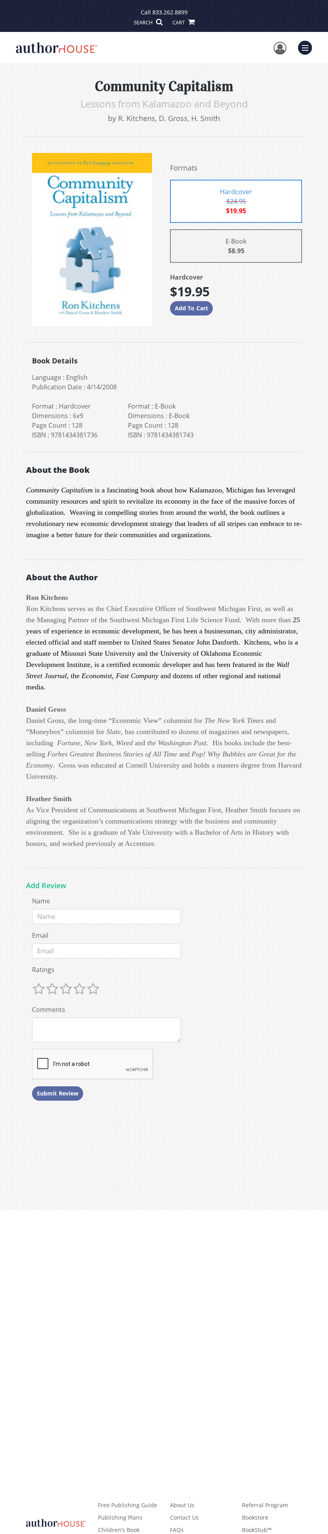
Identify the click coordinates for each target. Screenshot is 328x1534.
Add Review (46, 885)
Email (40, 935)
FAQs (177, 1530)
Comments (48, 1009)
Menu (307, 46)
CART (179, 22)
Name (41, 901)
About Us (182, 1505)
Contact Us (184, 1517)
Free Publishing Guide (127, 1505)
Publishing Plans (120, 1517)
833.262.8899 (170, 12)
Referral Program (265, 1505)
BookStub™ (257, 1530)
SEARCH (144, 22)
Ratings (43, 969)
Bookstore (255, 1517)
